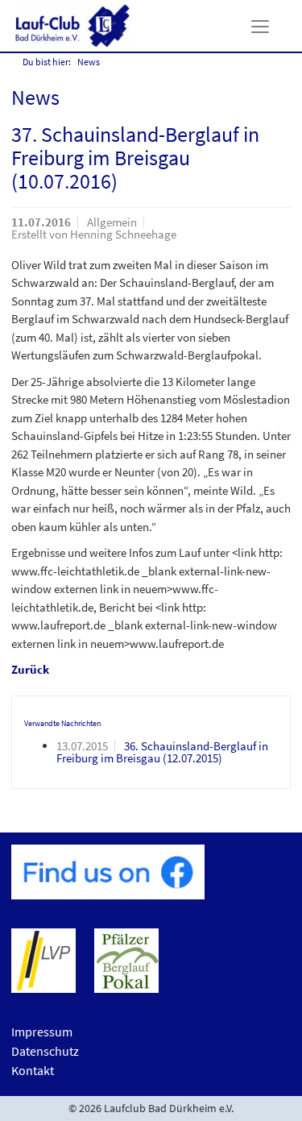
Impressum (41, 1031)
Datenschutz (45, 1051)
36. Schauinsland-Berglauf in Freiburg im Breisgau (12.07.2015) (162, 752)
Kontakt (32, 1070)
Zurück (30, 669)
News (88, 62)
